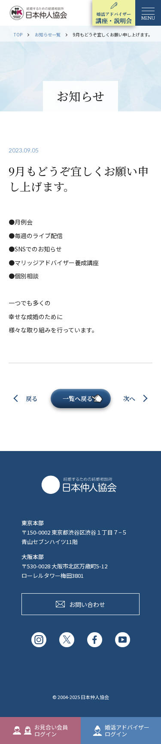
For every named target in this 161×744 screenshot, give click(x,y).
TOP (18, 34)
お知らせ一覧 (48, 34)
